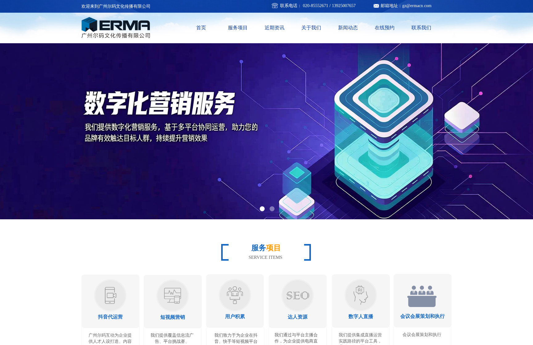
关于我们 (311, 27)
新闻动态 (348, 27)
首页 (201, 27)
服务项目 (238, 27)
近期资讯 (274, 27)
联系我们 (421, 27)
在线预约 (385, 27)
